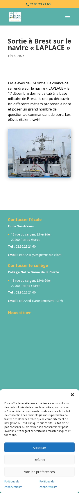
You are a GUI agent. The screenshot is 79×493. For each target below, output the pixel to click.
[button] (72, 395)
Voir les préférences (39, 471)
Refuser (40, 459)
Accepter (39, 447)
